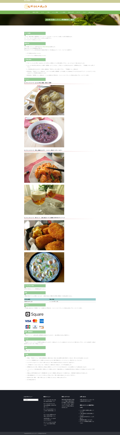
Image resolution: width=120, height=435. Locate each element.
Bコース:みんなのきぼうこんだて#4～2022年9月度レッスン (50, 411)
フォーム (88, 399)
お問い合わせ (91, 12)
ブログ (84, 12)
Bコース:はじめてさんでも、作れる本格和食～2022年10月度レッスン (50, 405)
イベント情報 (55, 12)
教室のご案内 (35, 12)
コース (42, 12)
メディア (78, 12)
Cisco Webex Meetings (45, 46)
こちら (37, 39)
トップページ (27, 12)
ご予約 (48, 12)
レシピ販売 (63, 12)
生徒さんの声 (71, 12)
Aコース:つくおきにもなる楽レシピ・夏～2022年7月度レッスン (50, 424)
